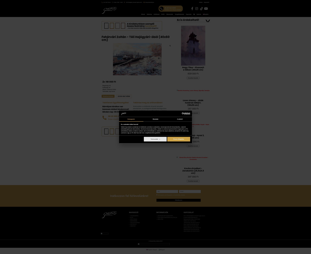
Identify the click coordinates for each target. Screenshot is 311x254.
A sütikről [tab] (180, 119)
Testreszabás (154, 139)
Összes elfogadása (178, 139)
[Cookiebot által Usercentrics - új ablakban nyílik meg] (183, 114)
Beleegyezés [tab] (131, 119)
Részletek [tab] (155, 119)
